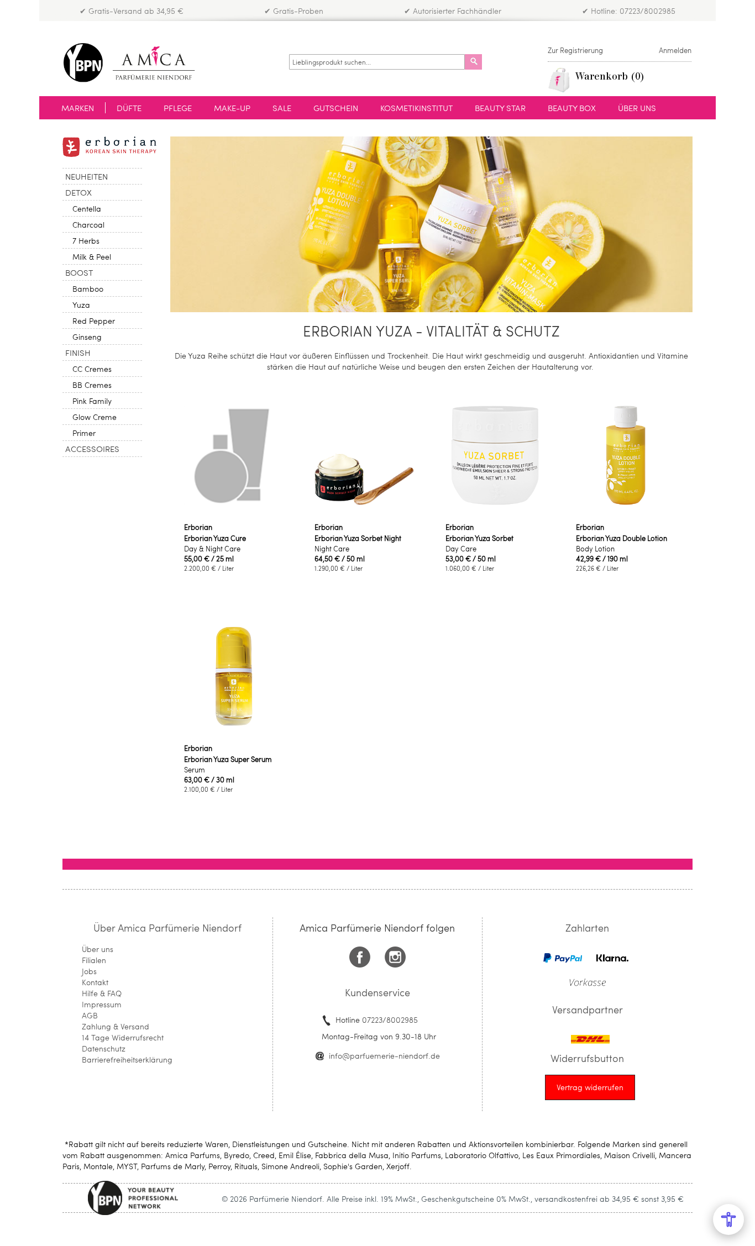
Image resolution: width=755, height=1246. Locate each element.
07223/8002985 (390, 1019)
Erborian (198, 527)
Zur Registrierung (575, 50)
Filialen (94, 960)
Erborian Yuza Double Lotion (621, 538)
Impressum (102, 1004)
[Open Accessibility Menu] (728, 1219)
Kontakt (95, 982)
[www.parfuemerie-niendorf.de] (137, 62)
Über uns (97, 949)
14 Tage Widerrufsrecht (123, 1037)
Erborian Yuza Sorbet (479, 538)
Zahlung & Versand (115, 1026)
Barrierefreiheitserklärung (127, 1059)
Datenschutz (103, 1048)
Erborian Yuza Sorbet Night (357, 538)
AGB (90, 1015)
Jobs (89, 971)
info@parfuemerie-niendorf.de (384, 1055)
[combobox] (377, 62)
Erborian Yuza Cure (215, 538)
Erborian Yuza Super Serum (228, 759)
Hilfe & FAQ (102, 993)
